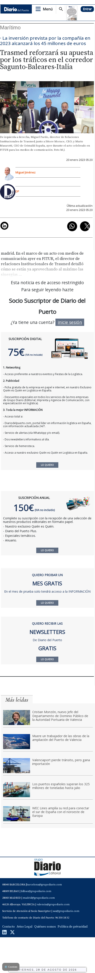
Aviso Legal (24, 927)
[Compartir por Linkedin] (4, 225)
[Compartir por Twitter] (85, 226)
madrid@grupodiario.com (39, 898)
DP (17, 191)
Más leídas (16, 699)
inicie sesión (70, 322)
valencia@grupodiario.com (53, 904)
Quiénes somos (45, 927)
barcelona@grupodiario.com (44, 884)
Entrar (87, 9)
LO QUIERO (47, 550)
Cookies (10, 966)
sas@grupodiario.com (66, 911)
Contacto (8, 927)
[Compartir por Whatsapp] (72, 226)
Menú (48, 9)
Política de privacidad (72, 927)
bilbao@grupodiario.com (36, 891)
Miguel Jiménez (25, 172)
